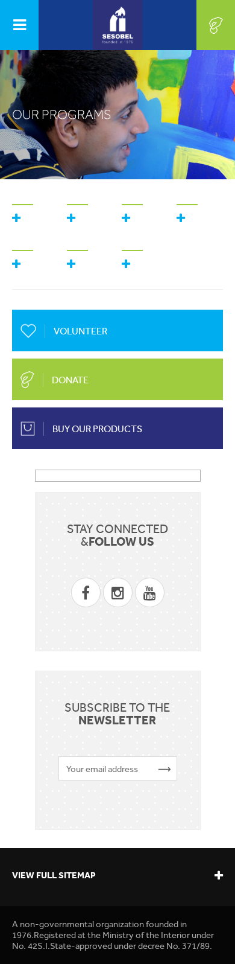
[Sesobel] (118, 25)
